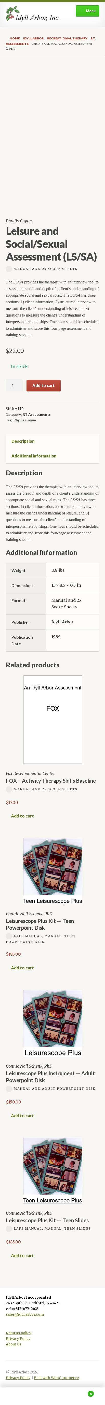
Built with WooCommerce (56, 1378)
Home (15, 38)
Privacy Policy (18, 1339)
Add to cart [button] (22, 816)
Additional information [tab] (33, 455)
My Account (17, 1396)
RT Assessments (37, 414)
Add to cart (43, 385)
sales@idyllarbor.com (25, 1314)
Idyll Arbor (33, 38)
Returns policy (18, 1333)
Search (52, 1396)
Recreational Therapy (67, 38)
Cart (81, 1392)
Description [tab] (22, 441)
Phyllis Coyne (25, 420)
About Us (13, 1344)
